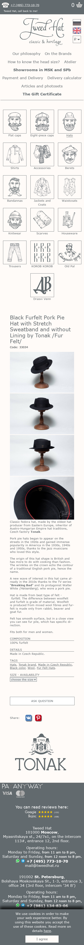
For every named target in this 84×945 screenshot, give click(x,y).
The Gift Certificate (42, 94)
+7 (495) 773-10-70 (47, 861)
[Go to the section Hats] (69, 121)
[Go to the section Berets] (69, 154)
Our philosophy (26, 54)
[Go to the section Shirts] (14, 154)
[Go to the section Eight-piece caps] (42, 121)
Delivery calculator (64, 78)
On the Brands (58, 54)
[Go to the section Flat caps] (14, 121)
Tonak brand (27, 664)
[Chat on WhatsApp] (17, 861)
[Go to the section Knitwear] (14, 220)
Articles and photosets (42, 86)
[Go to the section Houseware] (69, 220)
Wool (31, 668)
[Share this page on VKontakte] (29, 720)
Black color (18, 668)
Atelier (70, 62)
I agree (42, 939)
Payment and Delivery (22, 78)
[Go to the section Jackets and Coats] (42, 187)
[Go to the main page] (42, 32)
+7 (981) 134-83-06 (47, 905)
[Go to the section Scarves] (42, 220)
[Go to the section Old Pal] (69, 252)
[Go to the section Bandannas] (14, 187)
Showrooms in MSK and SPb (42, 70)
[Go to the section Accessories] (42, 154)
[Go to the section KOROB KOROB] (42, 252)
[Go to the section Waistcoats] (69, 187)
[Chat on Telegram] (23, 861)
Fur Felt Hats (46, 668)
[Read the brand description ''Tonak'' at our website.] (42, 752)
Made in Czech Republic (55, 664)
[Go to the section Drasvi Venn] (42, 285)
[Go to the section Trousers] (14, 252)
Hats (13, 664)
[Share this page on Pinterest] (38, 720)
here (47, 931)
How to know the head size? (34, 62)
